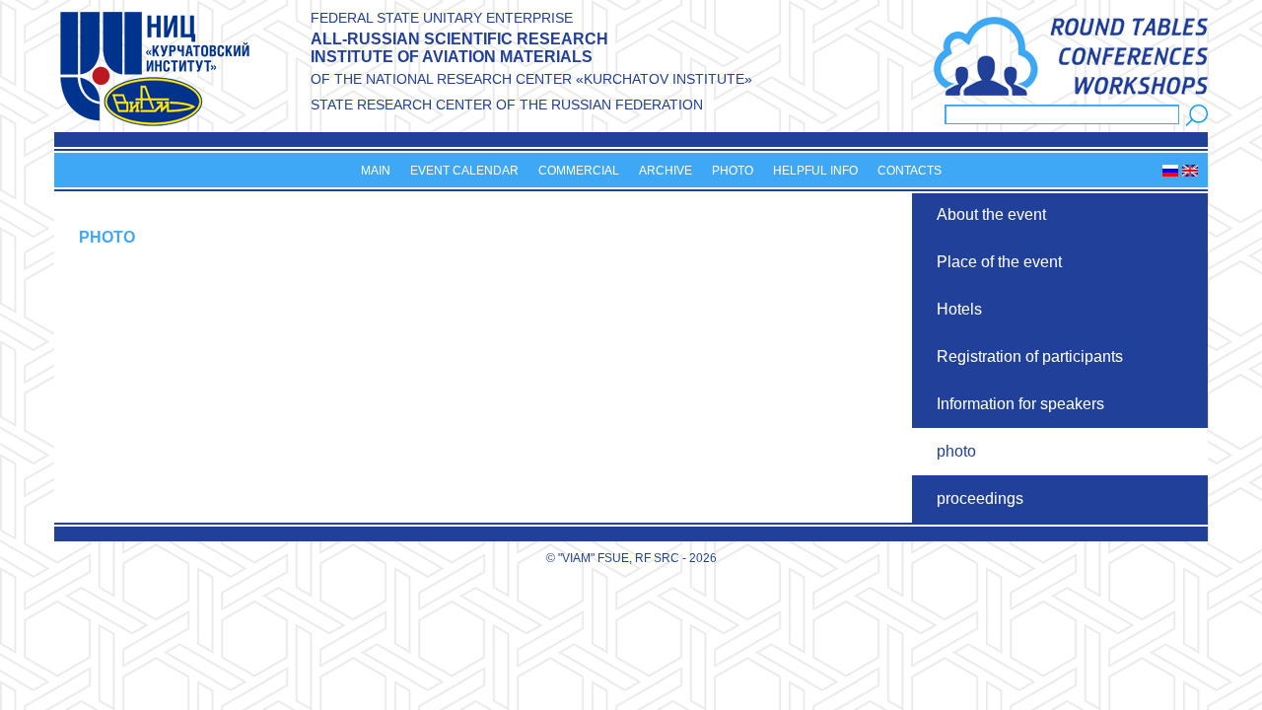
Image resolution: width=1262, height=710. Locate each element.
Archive (665, 171)
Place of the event (999, 261)
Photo (732, 171)
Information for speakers (1020, 403)
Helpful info (815, 171)
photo (956, 451)
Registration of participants (1030, 356)
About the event (991, 214)
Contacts (909, 171)
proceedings (980, 498)
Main (375, 171)
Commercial (578, 171)
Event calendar (464, 171)
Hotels (959, 309)
